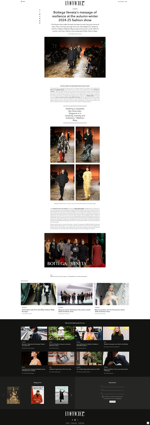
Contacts (68, 423)
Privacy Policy (118, 398)
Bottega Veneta (63, 276)
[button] (71, 395)
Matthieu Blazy (54, 276)
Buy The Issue (121, 1)
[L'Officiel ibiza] (75, 3)
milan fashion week (82, 276)
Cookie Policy (81, 423)
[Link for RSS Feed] (77, 420)
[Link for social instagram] (75, 420)
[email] (40, 10)
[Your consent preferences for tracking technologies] (148, 423)
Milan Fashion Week (79, 208)
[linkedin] (40, 17)
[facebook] (40, 12)
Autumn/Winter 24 (71, 276)
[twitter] (40, 19)
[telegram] (40, 23)
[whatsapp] (40, 21)
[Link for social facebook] (72, 420)
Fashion (75, 8)
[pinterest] (40, 14)
